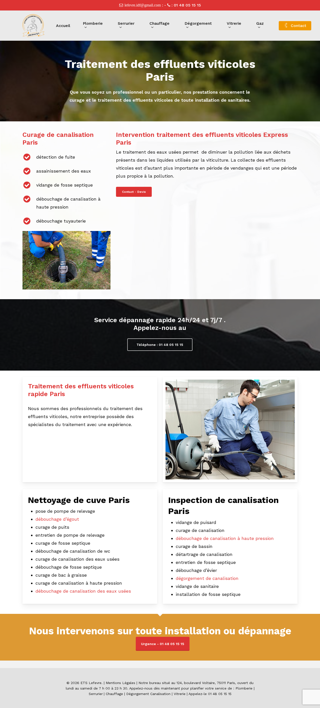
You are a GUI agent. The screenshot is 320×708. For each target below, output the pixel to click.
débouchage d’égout (57, 519)
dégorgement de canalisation (207, 578)
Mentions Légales (120, 683)
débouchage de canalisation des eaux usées (83, 591)
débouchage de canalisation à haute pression (225, 538)
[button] (134, 192)
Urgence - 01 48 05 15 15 (162, 644)
